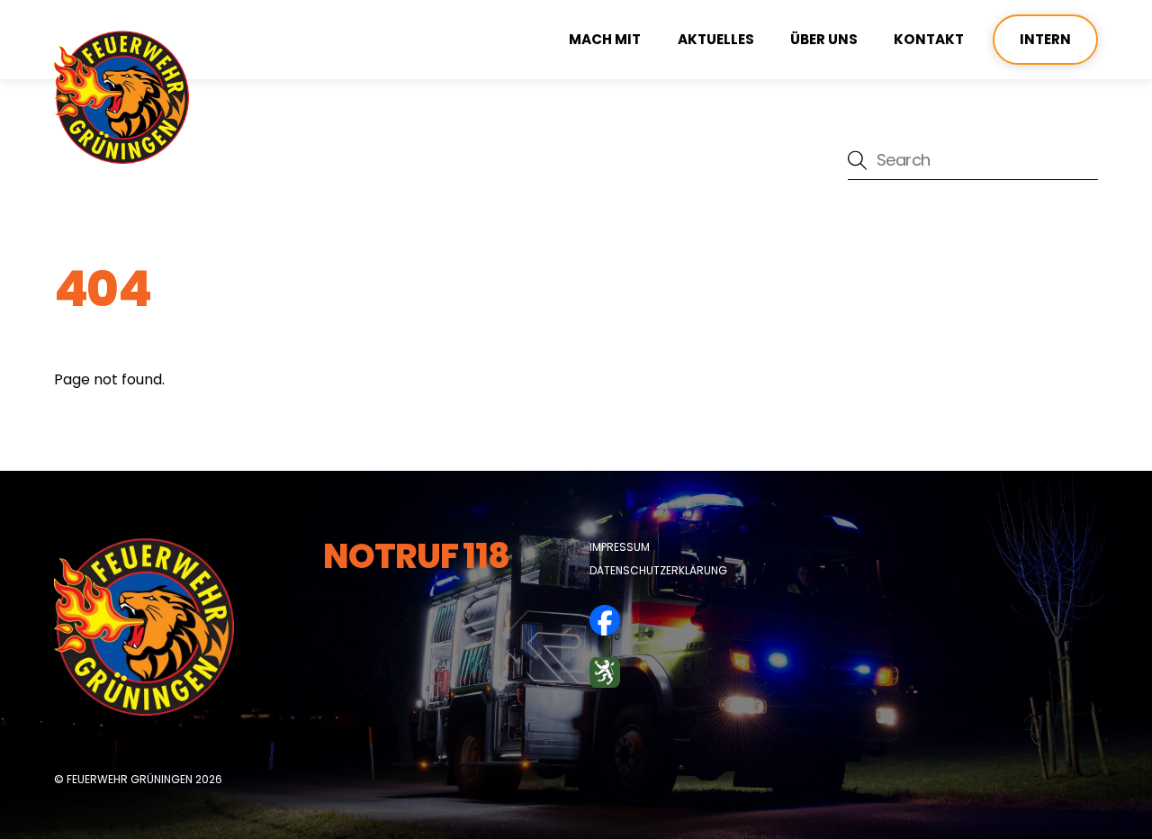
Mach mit (605, 39)
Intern (1045, 39)
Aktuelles (716, 39)
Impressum (620, 547)
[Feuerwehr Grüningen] (121, 156)
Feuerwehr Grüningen (130, 779)
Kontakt (929, 39)
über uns (824, 39)
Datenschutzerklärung (658, 570)
